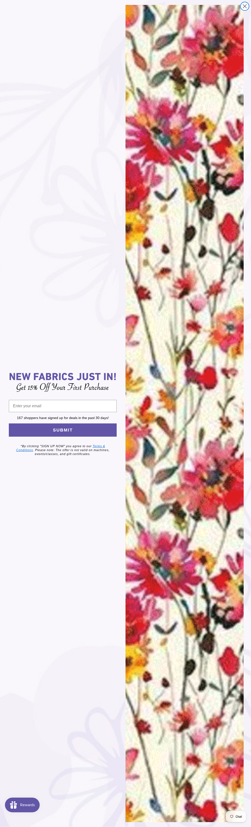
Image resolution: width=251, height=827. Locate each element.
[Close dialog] (244, 6)
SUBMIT (63, 430)
